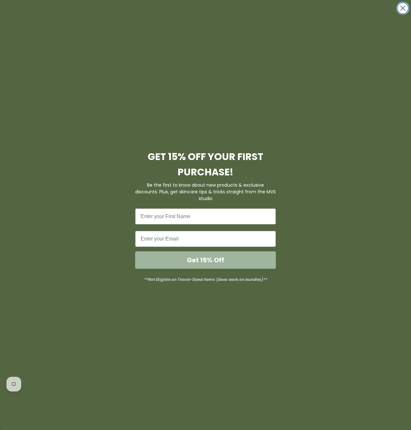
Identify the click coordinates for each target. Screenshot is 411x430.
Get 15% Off (205, 260)
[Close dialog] (402, 8)
